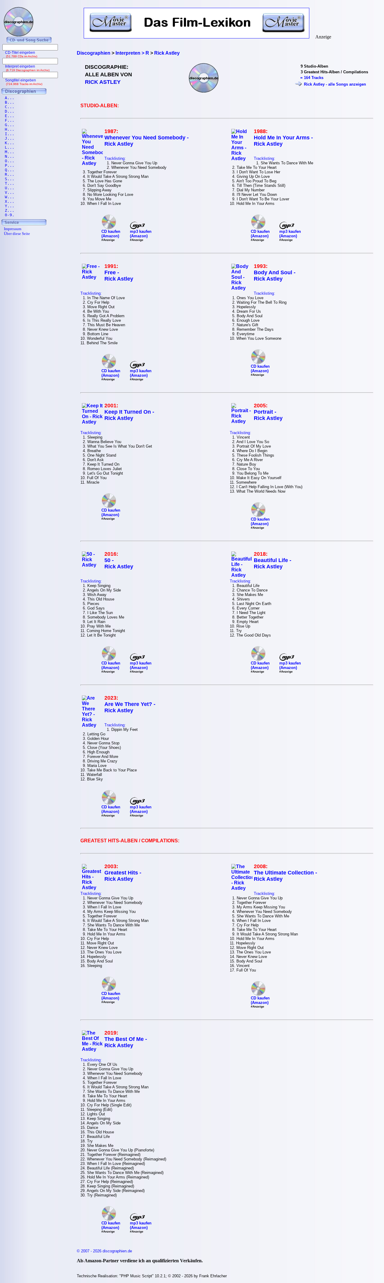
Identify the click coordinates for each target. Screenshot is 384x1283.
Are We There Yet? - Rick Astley (129, 707)
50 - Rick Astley (118, 563)
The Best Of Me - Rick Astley (125, 1042)
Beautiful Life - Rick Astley (272, 563)
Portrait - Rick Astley (268, 415)
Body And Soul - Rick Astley (275, 275)
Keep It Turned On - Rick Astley (129, 415)
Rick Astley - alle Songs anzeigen (335, 84)
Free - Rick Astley (118, 275)
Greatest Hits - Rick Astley (122, 876)
